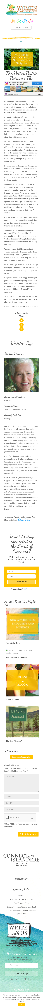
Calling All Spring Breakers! (21, 899)
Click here (28, 979)
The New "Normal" (14, 741)
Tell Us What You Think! (16, 658)
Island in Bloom (12, 699)
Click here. (24, 519)
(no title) (21, 896)
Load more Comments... (21, 757)
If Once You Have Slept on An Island (21, 907)
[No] (40, 1000)
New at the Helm (13, 643)
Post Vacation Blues (21, 903)
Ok (21, 1004)
